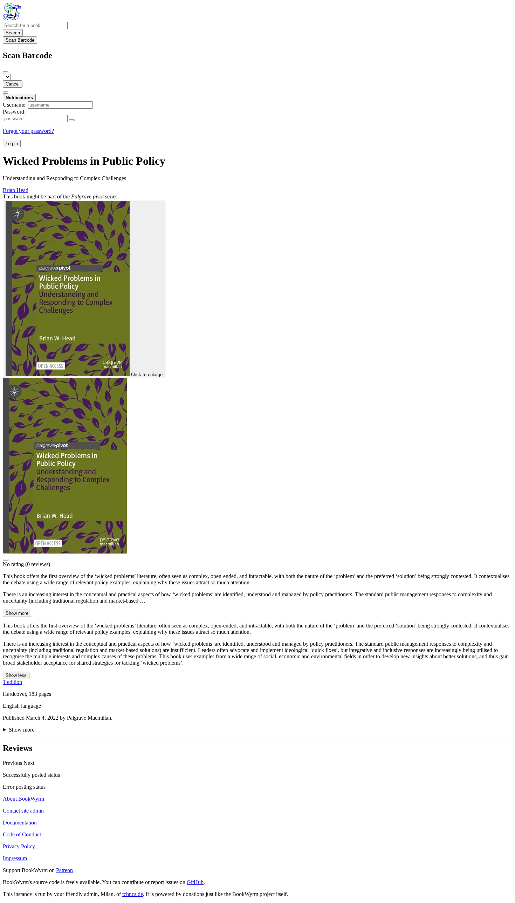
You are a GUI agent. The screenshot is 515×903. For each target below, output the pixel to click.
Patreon (64, 870)
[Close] (5, 72)
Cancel (13, 84)
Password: (14, 112)
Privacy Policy (19, 846)
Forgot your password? (28, 131)
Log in (12, 143)
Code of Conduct (22, 834)
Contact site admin (23, 811)
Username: (15, 105)
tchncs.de (132, 894)
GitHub (195, 882)
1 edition (12, 682)
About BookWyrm (23, 799)
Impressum (15, 858)
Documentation (20, 823)
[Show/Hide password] (72, 120)
